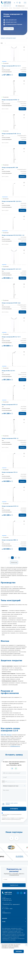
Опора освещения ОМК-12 (10, 540)
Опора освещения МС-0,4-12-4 (11, 65)
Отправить (14, 808)
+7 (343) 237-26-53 (7, 900)
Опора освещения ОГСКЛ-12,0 (11, 303)
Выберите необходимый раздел (8, 38)
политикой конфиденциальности (13, 819)
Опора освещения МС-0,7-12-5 (11, 336)
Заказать (22, 74)
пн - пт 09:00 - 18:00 (7, 908)
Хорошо (19, 951)
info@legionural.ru (21, 5)
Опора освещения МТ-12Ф (10, 167)
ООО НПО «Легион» (6, 734)
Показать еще (14, 562)
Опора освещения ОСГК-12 (10, 506)
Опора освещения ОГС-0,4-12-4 (11, 269)
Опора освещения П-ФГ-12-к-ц (11, 133)
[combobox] (3, 781)
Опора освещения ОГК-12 (9, 404)
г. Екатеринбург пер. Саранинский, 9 (11, 904)
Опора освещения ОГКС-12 (10, 438)
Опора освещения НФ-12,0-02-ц (11, 201)
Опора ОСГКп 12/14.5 (8, 370)
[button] (11, 838)
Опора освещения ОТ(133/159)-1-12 (13, 235)
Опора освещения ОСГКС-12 (10, 99)
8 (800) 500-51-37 (7, 5)
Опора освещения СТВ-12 (9, 472)
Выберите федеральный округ (10, 785)
